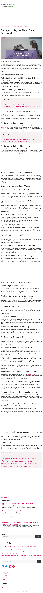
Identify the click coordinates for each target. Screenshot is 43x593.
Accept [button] (11, 6)
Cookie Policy (5, 575)
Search (37, 536)
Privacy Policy (5, 572)
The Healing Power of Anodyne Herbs (12, 511)
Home (2, 26)
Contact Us (4, 577)
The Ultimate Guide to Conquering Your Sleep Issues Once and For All (21, 106)
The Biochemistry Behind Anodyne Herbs (12, 516)
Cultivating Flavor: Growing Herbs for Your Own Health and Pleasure (19, 463)
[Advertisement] (21, 17)
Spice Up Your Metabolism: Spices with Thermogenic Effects (17, 465)
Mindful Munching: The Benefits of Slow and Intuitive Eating (16, 461)
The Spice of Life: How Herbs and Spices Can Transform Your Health (19, 466)
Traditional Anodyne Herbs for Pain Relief (11, 553)
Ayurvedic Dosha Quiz (7, 587)
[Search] (39, 561)
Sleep (2, 64)
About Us (4, 570)
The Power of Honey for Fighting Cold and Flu (12, 549)
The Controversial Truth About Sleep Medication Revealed (18, 139)
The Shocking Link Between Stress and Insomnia (16, 105)
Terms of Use (5, 573)
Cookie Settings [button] (5, 6)
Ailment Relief (21, 26)
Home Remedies (13, 26)
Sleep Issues (28, 26)
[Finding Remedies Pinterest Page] (13, 566)
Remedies (6, 26)
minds (2, 127)
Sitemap (3, 579)
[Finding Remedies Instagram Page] (10, 566)
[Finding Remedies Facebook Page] (3, 566)
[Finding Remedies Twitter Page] (6, 566)
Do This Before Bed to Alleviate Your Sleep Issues (16, 141)
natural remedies (31, 374)
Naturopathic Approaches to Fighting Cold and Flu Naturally (15, 551)
